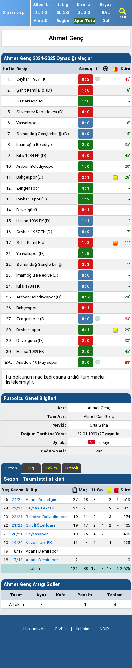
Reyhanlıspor (28, 199)
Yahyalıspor (27, 122)
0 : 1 (85, 210)
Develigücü (26, 210)
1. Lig (62, 4)
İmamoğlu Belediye (34, 144)
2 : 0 (85, 144)
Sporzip (14, 13)
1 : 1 (85, 220)
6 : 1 (85, 329)
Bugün (62, 20)
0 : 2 (85, 79)
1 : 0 (85, 90)
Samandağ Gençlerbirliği (39, 133)
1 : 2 (85, 199)
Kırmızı (84, 4)
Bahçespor (26, 177)
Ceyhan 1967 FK (30, 79)
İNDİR (104, 628)
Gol (105, 20)
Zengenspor (27, 188)
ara (122, 16)
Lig (31, 468)
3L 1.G (41, 12)
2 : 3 (85, 264)
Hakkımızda (34, 628)
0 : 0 (85, 122)
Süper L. (41, 4)
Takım (51, 468)
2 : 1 (85, 177)
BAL (106, 12)
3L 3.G (84, 12)
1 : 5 (85, 253)
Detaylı (71, 468)
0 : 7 (85, 297)
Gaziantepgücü (30, 101)
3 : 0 (85, 362)
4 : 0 (85, 112)
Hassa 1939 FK (30, 220)
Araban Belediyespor (35, 166)
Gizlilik (61, 628)
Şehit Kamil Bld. (30, 90)
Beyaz (106, 4)
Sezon (11, 468)
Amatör (41, 20)
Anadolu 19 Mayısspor (37, 362)
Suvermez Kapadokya (36, 112)
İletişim (82, 628)
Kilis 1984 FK (28, 155)
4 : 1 (85, 188)
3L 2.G (63, 12)
